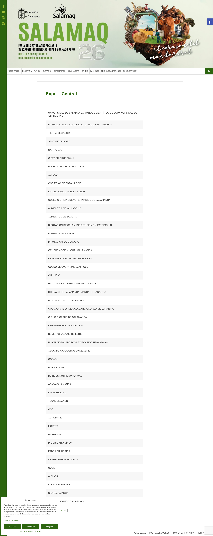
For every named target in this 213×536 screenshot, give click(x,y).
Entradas (47, 71)
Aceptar (12, 527)
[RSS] (3, 23)
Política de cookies (26, 532)
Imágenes (94, 71)
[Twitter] (3, 12)
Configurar (49, 527)
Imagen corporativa (183, 533)
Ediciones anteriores (111, 71)
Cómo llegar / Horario (78, 71)
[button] (210, 21)
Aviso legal (37, 532)
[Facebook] (3, 6)
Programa (27, 71)
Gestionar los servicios (11, 520)
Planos (37, 71)
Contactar (203, 533)
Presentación (14, 71)
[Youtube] (3, 17)
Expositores (59, 71)
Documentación (130, 71)
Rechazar (31, 527)
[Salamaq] (110, 34)
